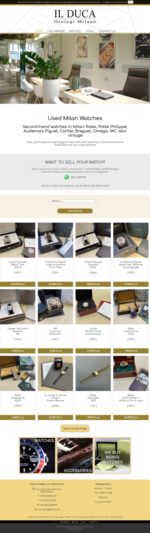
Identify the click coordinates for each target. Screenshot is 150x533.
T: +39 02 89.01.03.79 (46, 496)
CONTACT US (107, 31)
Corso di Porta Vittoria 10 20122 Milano (47, 490)
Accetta (131, 2)
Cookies (77, 529)
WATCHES (75, 31)
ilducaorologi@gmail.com (47, 509)
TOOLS (90, 31)
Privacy (71, 529)
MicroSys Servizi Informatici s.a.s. (73, 527)
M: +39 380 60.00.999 (47, 505)
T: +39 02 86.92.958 (47, 500)
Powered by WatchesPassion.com (75, 528)
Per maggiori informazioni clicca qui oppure (115, 2)
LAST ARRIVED (55, 31)
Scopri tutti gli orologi (75, 428)
